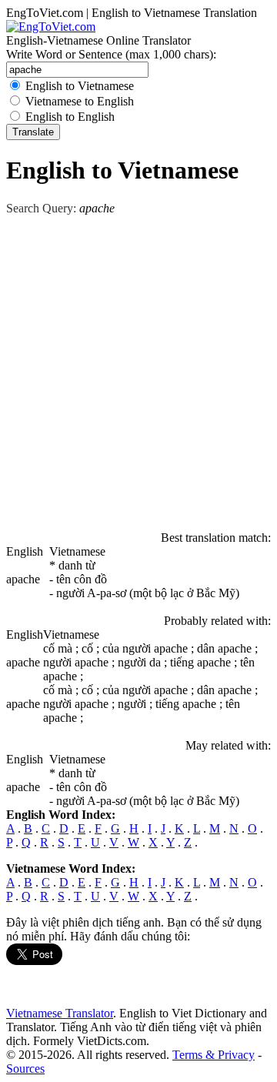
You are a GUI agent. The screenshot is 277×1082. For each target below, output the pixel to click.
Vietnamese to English (79, 101)
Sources (25, 1068)
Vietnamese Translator (59, 1013)
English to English (70, 116)
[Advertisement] (138, 370)
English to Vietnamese (79, 85)
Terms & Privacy (213, 1054)
